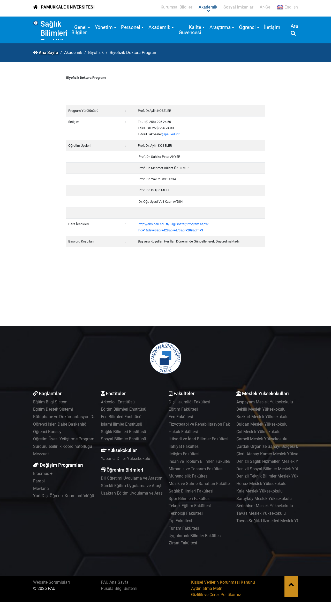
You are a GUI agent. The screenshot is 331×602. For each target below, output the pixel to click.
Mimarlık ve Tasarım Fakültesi (196, 468)
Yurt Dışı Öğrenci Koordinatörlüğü (63, 495)
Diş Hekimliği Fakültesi (189, 402)
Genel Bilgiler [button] (79, 29)
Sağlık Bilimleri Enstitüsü (56, 33)
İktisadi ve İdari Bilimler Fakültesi (198, 438)
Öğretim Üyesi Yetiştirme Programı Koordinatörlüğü (79, 438)
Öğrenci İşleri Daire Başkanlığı (60, 424)
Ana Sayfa (48, 52)
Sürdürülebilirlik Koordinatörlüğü (62, 446)
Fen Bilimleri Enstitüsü (121, 416)
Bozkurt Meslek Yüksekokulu (262, 416)
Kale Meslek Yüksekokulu (259, 491)
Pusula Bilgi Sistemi (119, 588)
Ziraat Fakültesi (183, 543)
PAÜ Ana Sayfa (115, 582)
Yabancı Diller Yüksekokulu (125, 458)
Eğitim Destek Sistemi (53, 409)
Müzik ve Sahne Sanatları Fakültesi (201, 483)
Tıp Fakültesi (180, 520)
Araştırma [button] (220, 27)
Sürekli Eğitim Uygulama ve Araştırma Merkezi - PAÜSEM (152, 485)
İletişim (272, 27)
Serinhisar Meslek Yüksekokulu (264, 505)
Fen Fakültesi (181, 416)
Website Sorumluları (51, 582)
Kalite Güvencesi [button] (190, 29)
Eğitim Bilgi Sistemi (51, 402)
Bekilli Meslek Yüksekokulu (260, 409)
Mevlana (41, 488)
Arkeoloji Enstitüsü (118, 402)
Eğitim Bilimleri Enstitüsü (123, 409)
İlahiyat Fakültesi (184, 446)
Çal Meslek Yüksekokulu (258, 431)
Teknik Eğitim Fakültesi (190, 505)
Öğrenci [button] (247, 27)
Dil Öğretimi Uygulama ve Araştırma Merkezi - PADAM (149, 478)
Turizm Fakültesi (184, 528)
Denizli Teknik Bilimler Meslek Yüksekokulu (275, 476)
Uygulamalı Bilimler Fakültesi (195, 535)
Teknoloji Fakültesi (186, 513)
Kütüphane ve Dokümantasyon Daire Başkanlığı (76, 416)
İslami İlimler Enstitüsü (121, 424)
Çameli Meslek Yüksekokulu (261, 438)
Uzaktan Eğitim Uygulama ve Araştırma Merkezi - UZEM (151, 493)
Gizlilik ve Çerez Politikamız (216, 594)
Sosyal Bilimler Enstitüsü (123, 438)
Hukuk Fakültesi (183, 431)
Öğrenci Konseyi (48, 431)
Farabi (39, 481)
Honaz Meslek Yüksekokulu (261, 483)
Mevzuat (41, 453)
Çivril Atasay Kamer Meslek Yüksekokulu (273, 453)
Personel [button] (130, 27)
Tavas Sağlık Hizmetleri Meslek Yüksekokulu (277, 520)
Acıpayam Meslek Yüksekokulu (264, 402)
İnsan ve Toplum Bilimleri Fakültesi (200, 461)
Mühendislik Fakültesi (188, 476)
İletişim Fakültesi (184, 453)
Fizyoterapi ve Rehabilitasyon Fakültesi (204, 424)
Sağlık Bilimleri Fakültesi (191, 491)
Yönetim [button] (104, 27)
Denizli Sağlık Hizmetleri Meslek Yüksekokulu (277, 461)
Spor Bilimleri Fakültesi (189, 498)
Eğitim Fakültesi (183, 409)
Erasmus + (42, 473)
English (290, 7)
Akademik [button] (159, 27)
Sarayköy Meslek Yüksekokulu (264, 498)
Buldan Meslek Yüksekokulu (262, 424)
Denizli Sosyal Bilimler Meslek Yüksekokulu (275, 468)
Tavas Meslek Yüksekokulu (261, 513)
